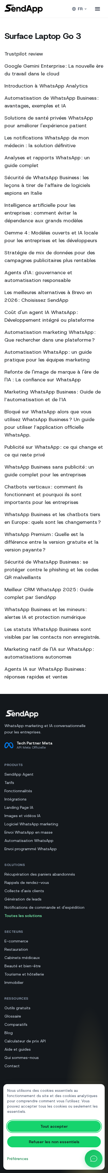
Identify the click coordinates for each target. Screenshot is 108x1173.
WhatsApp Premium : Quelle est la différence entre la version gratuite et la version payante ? (51, 542)
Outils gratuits (17, 1007)
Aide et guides (17, 1049)
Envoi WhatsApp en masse (28, 832)
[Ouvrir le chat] (93, 1158)
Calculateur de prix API (25, 1041)
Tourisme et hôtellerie (24, 974)
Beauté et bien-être (22, 965)
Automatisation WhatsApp (28, 840)
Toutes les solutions (23, 915)
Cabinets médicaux (22, 957)
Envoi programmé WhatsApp (30, 848)
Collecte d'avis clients (24, 890)
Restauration (16, 949)
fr (80, 8)
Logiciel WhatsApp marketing (31, 823)
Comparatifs (15, 1024)
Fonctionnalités (18, 790)
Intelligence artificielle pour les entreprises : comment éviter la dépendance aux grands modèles (43, 213)
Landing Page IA (18, 807)
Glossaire (12, 1016)
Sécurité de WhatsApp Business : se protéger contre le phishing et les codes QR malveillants (51, 570)
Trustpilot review (23, 54)
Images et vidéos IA (22, 815)
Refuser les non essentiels (54, 1141)
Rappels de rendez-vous (26, 882)
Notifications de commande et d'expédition (44, 907)
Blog (8, 1032)
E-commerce (16, 941)
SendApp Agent (19, 774)
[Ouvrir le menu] (97, 9)
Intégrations (15, 799)
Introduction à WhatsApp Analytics (46, 86)
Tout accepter (54, 1126)
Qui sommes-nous (21, 1057)
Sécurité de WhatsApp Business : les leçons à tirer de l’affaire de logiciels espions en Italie (47, 185)
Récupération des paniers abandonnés (39, 874)
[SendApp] (23, 8)
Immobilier (14, 982)
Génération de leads (23, 899)
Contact (12, 1065)
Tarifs (9, 782)
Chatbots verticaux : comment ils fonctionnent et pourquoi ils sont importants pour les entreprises (43, 495)
